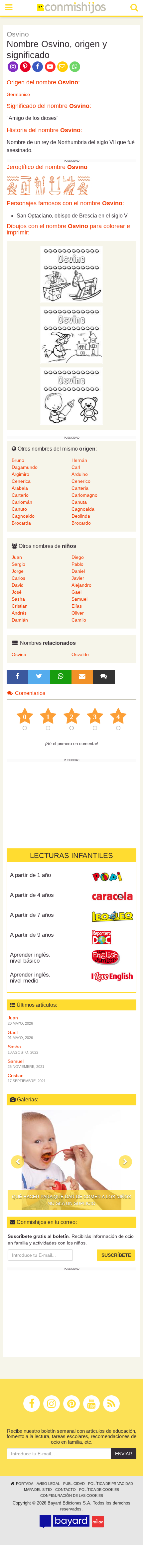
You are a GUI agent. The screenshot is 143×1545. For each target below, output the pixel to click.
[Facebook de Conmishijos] (38, 66)
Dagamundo (25, 467)
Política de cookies (99, 1490)
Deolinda (81, 516)
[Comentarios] (103, 676)
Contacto (65, 1490)
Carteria (80, 488)
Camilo (79, 620)
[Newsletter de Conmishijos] (62, 66)
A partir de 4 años (32, 895)
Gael (76, 592)
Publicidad (74, 1484)
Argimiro (20, 474)
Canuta (79, 502)
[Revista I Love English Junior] (112, 957)
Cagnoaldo (23, 516)
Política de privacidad (110, 1484)
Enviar (123, 1453)
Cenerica (21, 481)
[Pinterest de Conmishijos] (25, 66)
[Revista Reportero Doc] (112, 937)
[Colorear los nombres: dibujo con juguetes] (71, 274)
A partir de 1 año (30, 875)
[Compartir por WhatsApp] (75, 66)
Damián (20, 620)
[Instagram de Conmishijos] (13, 66)
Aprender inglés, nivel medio (30, 978)
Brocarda (21, 523)
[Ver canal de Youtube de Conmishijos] (50, 66)
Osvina (19, 654)
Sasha (18, 599)
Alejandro (81, 585)
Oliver (78, 613)
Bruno (18, 460)
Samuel (79, 599)
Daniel (78, 571)
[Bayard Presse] (64, 1521)
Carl (76, 467)
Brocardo (81, 523)
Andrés (19, 613)
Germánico (18, 94)
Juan (17, 557)
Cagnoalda (83, 509)
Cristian (20, 606)
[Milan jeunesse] (98, 1521)
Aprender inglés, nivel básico (30, 958)
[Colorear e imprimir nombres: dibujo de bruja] (71, 334)
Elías (77, 606)
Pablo (77, 564)
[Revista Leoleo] (112, 917)
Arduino (80, 474)
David (18, 585)
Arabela (20, 488)
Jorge (18, 571)
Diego (78, 557)
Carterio (20, 495)
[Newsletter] (82, 676)
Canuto (19, 509)
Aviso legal (48, 1484)
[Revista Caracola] (112, 897)
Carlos (18, 578)
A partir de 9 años (32, 935)
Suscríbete (116, 1255)
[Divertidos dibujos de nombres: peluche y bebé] (71, 395)
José (17, 592)
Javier (78, 578)
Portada (24, 1484)
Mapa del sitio (38, 1490)
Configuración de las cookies (71, 1496)
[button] (17, 1161)
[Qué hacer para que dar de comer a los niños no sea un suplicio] (71, 1160)
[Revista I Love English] (112, 977)
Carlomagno (84, 495)
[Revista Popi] (112, 877)
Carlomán (22, 502)
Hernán (79, 460)
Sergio (18, 564)
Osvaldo (80, 654)
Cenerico (81, 481)
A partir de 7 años (32, 915)
